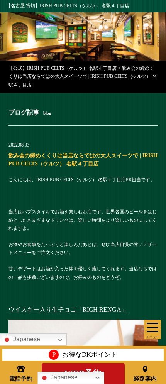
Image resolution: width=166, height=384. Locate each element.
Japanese (63, 377)
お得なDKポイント (84, 354)
